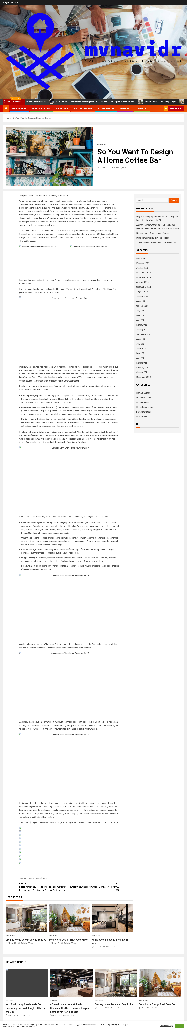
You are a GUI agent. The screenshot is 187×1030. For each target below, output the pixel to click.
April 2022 (141, 320)
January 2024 (142, 296)
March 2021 (141, 363)
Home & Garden (19, 108)
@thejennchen (36, 822)
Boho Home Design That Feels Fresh (68, 939)
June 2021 (141, 348)
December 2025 (143, 272)
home (45, 878)
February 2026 (142, 263)
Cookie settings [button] (166, 1026)
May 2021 (140, 353)
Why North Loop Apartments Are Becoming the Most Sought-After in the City (25, 1008)
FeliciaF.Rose (105, 168)
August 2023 (142, 301)
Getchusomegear (71, 381)
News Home (125, 108)
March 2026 (141, 258)
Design (38, 878)
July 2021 (140, 344)
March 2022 (141, 325)
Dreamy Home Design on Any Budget (131, 102)
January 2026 (142, 268)
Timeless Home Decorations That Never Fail (156, 242)
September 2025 (143, 287)
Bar (25, 878)
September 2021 (143, 334)
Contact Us (142, 108)
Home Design (62, 108)
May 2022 (140, 315)
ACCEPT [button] (179, 1026)
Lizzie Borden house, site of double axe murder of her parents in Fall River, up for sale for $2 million (42, 886)
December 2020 (143, 377)
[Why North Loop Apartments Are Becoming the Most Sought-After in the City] (27, 983)
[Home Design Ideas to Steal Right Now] (112, 918)
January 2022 (142, 329)
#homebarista (25, 370)
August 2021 (142, 339)
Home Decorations (41, 108)
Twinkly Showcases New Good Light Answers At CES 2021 (94, 886)
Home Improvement (82, 108)
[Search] (161, 108)
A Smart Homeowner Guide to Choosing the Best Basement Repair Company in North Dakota (67, 102)
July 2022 (140, 310)
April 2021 (141, 358)
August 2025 (142, 291)
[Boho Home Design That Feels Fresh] (69, 918)
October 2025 (142, 282)
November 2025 (143, 277)
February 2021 (142, 367)
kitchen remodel (106, 108)
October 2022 (142, 306)
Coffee (31, 878)
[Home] (6, 108)
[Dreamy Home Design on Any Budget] (26, 918)
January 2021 (142, 372)
